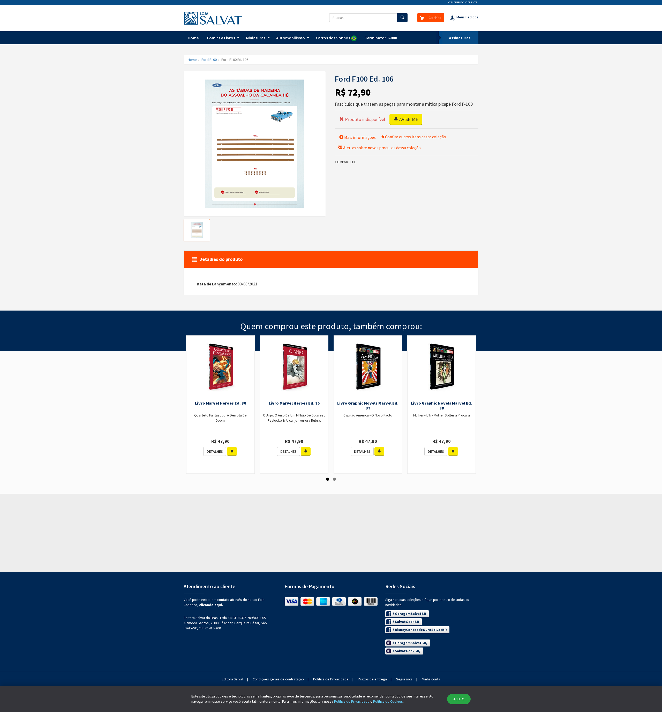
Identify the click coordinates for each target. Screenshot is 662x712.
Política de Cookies (388, 701)
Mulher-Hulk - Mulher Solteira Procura (441, 415)
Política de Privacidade (331, 679)
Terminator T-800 (381, 37)
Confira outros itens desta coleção (415, 136)
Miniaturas (255, 37)
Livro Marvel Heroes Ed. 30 (220, 403)
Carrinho (434, 17)
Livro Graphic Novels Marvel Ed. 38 (441, 405)
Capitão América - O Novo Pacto (367, 415)
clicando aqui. (211, 604)
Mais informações (359, 137)
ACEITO (458, 699)
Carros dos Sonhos (333, 37)
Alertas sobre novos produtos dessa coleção (381, 147)
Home (193, 37)
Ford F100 (209, 59)
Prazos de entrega (372, 679)
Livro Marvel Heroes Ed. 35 (294, 403)
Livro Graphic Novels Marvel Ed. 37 (367, 405)
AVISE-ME (408, 119)
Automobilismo (290, 37)
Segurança (404, 679)
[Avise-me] (232, 451)
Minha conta (431, 679)
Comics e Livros (221, 37)
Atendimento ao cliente (462, 2)
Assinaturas (459, 37)
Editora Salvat (232, 679)
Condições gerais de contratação (278, 679)
